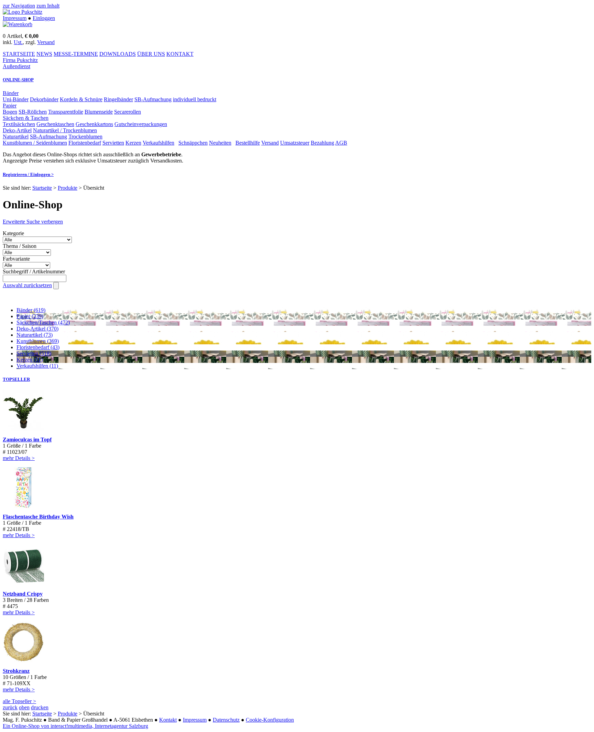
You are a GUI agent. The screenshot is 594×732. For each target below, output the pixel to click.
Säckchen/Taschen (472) (43, 322)
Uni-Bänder (16, 99)
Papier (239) (29, 316)
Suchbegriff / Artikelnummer (34, 271)
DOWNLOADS (117, 54)
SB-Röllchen (33, 112)
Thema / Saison (19, 246)
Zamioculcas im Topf (27, 439)
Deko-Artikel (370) (37, 329)
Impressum (14, 18)
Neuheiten (220, 143)
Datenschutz (226, 720)
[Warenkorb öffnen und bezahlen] (17, 24)
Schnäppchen (193, 143)
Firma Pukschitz (20, 60)
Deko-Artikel (17, 130)
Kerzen (133, 143)
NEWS (44, 54)
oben (24, 707)
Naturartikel (16, 136)
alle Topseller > (19, 701)
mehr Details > (19, 458)
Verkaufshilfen (158, 143)
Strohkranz (16, 671)
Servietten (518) (33, 353)
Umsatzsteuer (294, 143)
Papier (9, 105)
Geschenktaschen (55, 124)
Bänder (11, 93)
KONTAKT (180, 54)
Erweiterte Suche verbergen (33, 221)
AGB (341, 143)
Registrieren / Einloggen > (28, 174)
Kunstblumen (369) (37, 341)
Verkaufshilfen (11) (37, 366)
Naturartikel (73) (34, 335)
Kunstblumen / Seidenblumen (35, 143)
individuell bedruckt (194, 99)
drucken (39, 707)
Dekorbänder (44, 99)
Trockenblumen (85, 136)
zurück (10, 707)
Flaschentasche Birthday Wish (38, 517)
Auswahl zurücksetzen (27, 285)
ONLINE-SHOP (18, 79)
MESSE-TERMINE (76, 54)
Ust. (18, 42)
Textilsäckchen (19, 124)
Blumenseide (99, 112)
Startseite (42, 188)
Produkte (67, 188)
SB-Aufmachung (153, 99)
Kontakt (168, 720)
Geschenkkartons (94, 124)
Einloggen (44, 18)
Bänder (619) (30, 310)
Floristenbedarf (84, 143)
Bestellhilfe (247, 143)
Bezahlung (322, 143)
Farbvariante (16, 259)
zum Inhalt (47, 6)
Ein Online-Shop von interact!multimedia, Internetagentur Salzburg (75, 726)
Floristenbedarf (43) (37, 347)
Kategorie (13, 233)
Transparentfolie (65, 112)
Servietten (113, 143)
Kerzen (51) (29, 360)
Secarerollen (127, 112)
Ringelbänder (118, 99)
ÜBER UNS (151, 54)
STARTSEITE (19, 54)
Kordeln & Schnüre (81, 99)
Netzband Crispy (23, 594)
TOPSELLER (16, 379)
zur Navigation (19, 6)
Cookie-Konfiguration (270, 720)
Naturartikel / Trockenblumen (65, 130)
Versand (46, 42)
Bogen (10, 112)
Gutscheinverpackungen (140, 124)
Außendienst (16, 66)
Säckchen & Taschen (25, 118)
